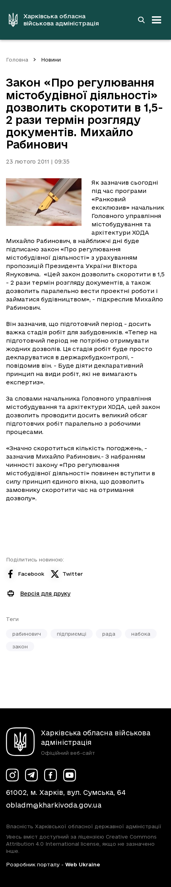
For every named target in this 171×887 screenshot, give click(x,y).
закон (20, 646)
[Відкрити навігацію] (156, 20)
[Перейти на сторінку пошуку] (141, 20)
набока (140, 633)
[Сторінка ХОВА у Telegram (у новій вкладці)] (31, 775)
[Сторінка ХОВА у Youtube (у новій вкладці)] (69, 775)
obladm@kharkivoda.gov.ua (53, 805)
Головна (17, 59)
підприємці (71, 633)
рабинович (26, 633)
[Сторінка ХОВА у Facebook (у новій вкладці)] (50, 775)
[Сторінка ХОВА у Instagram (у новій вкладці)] (12, 775)
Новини (51, 59)
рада (108, 633)
